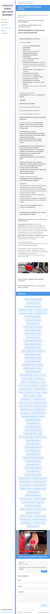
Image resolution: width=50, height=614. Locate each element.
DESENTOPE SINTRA (41, 437)
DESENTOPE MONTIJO (40, 389)
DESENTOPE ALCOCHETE (39, 478)
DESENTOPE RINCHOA (33, 492)
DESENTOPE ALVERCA (33, 526)
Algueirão (23, 382)
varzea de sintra (40, 378)
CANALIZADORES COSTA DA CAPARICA (33, 457)
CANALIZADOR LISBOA (33, 323)
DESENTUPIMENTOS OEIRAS (33, 330)
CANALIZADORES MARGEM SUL (33, 468)
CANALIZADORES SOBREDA (33, 419)
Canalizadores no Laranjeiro (26, 309)
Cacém (36, 375)
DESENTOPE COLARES (39, 488)
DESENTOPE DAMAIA (40, 499)
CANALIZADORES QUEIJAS (26, 437)
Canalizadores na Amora (26, 402)
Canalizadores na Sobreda (33, 303)
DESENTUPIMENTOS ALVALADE (33, 299)
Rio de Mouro (34, 385)
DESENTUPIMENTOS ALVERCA (33, 344)
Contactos (3, 30)
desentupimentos (25, 413)
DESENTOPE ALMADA (26, 488)
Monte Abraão (29, 392)
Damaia (26, 395)
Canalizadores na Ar (26, 399)
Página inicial (4, 19)
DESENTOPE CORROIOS (39, 485)
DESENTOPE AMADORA (26, 499)
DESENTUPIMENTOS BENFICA (33, 358)
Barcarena (30, 378)
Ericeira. (43, 375)
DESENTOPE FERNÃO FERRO (33, 371)
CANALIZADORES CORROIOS (33, 461)
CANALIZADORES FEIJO (33, 423)
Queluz (44, 392)
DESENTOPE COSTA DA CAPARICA (33, 368)
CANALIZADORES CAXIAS (26, 406)
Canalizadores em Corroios (33, 337)
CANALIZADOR (4, 33)
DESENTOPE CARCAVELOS (39, 519)
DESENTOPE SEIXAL (26, 485)
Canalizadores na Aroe (39, 399)
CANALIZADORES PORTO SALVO (33, 430)
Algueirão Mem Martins (26, 389)
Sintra (27, 385)
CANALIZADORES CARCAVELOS (33, 447)
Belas (43, 382)
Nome (19, 580)
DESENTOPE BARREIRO (27, 375)
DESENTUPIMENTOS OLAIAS (33, 354)
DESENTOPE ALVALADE (26, 509)
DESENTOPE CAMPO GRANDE (32, 505)
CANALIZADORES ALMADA (33, 464)
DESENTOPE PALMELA (40, 481)
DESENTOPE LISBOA (40, 409)
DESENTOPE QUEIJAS (39, 523)
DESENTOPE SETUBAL (26, 481)
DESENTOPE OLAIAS (40, 516)
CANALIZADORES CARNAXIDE (33, 475)
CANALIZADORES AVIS (40, 313)
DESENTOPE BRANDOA (28, 502)
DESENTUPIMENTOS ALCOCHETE (33, 327)
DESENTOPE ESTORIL (40, 406)
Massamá (38, 392)
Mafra (23, 378)
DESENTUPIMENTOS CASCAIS (33, 333)
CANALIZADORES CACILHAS (33, 426)
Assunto (20, 586)
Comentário (21, 591)
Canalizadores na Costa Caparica (33, 306)
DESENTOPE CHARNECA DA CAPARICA (33, 364)
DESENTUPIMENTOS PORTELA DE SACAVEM (33, 351)
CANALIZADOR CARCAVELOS (33, 320)
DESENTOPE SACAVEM (26, 516)
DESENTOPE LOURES (40, 509)
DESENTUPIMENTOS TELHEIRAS (32, 340)
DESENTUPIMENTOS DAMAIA (33, 347)
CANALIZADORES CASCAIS (33, 450)
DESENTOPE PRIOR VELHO (33, 512)
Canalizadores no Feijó (41, 309)
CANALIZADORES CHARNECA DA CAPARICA (33, 416)
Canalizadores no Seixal (40, 402)
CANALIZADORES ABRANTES (32, 316)
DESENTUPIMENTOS (5, 27)
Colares (21, 385)
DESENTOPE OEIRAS (26, 523)
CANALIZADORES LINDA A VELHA (33, 433)
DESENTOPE (4, 25)
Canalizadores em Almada (25, 313)
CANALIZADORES (5, 22)
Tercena (21, 392)
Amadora (32, 395)
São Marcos (43, 385)
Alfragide (39, 395)
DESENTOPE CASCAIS (26, 409)
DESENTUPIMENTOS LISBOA (33, 361)
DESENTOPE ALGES (25, 519)
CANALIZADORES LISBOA (32, 454)
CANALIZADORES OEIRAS (32, 444)
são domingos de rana (34, 382)
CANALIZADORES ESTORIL (33, 440)
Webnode (47, 612)
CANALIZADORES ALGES (33, 471)
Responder (44, 571)
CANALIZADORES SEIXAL (38, 413)
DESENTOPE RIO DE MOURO (33, 495)
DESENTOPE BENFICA (25, 478)
